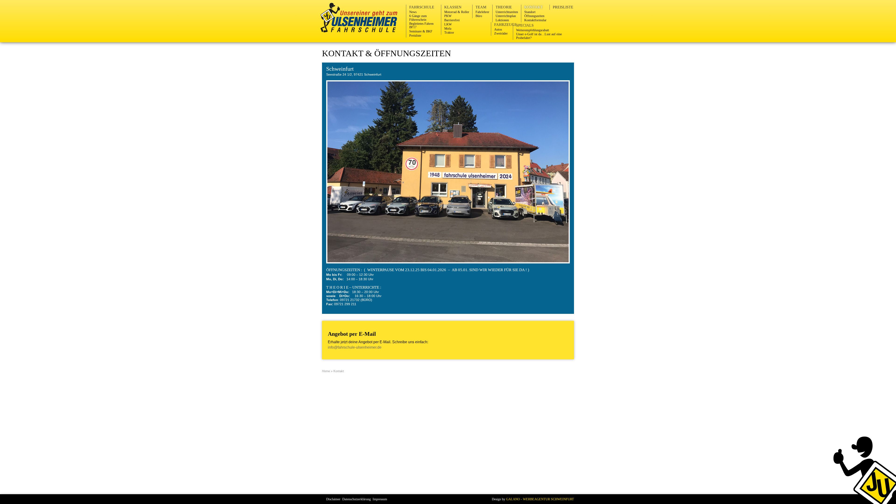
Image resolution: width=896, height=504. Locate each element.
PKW (448, 16)
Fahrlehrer (482, 12)
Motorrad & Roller (456, 12)
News (412, 12)
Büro (479, 16)
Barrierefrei (452, 20)
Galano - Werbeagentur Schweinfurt (540, 499)
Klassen (453, 7)
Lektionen (502, 20)
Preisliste (415, 35)
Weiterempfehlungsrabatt (532, 30)
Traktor (449, 32)
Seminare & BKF (420, 31)
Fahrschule (421, 7)
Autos (498, 29)
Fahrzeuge (505, 25)
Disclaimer (333, 499)
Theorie (504, 7)
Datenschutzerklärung (356, 499)
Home (326, 371)
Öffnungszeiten (534, 16)
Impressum (380, 499)
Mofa (447, 28)
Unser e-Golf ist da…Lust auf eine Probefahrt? (539, 35)
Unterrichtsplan (506, 16)
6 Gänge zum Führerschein (418, 17)
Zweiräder (501, 33)
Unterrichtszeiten (507, 12)
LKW (448, 24)
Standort (530, 12)
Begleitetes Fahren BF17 (421, 25)
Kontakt (533, 7)
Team (481, 7)
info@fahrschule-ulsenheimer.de (355, 347)
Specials (525, 25)
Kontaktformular (535, 20)
